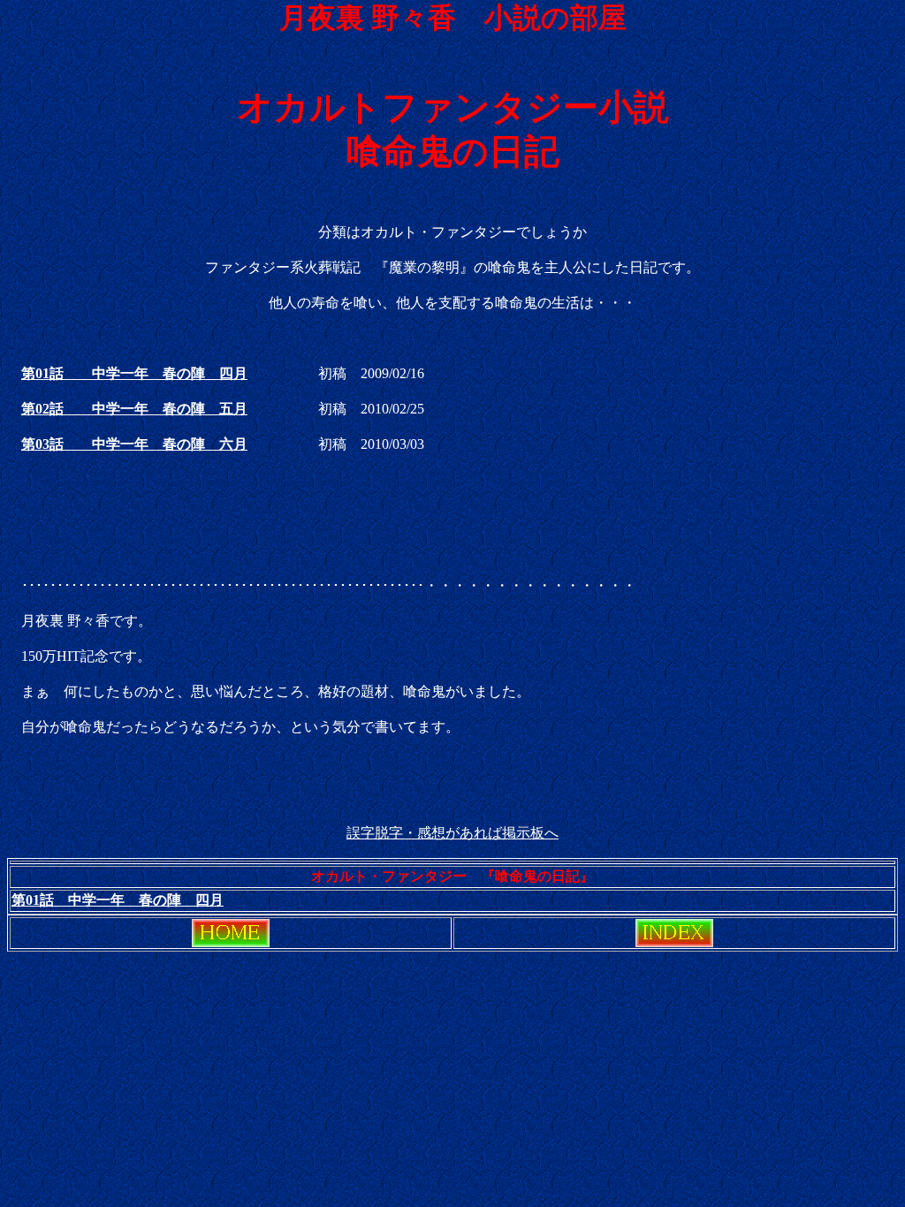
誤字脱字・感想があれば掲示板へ (452, 832)
